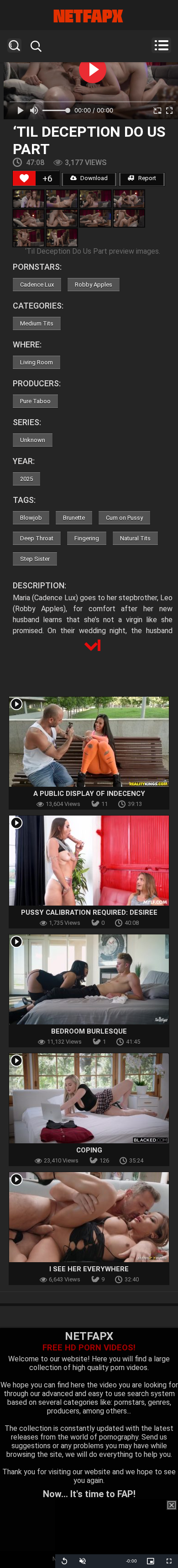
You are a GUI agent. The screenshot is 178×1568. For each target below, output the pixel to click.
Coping (89, 1150)
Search (14, 45)
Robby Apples (93, 284)
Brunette (74, 517)
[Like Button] (24, 178)
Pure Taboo (35, 401)
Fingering (86, 538)
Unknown (32, 440)
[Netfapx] (89, 16)
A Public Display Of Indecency (89, 793)
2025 (26, 478)
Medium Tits (36, 323)
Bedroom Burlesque (89, 1031)
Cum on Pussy (124, 517)
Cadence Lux (37, 284)
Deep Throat (36, 538)
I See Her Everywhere (89, 1269)
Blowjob (31, 517)
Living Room (36, 362)
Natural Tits (135, 538)
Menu (161, 45)
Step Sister (35, 558)
